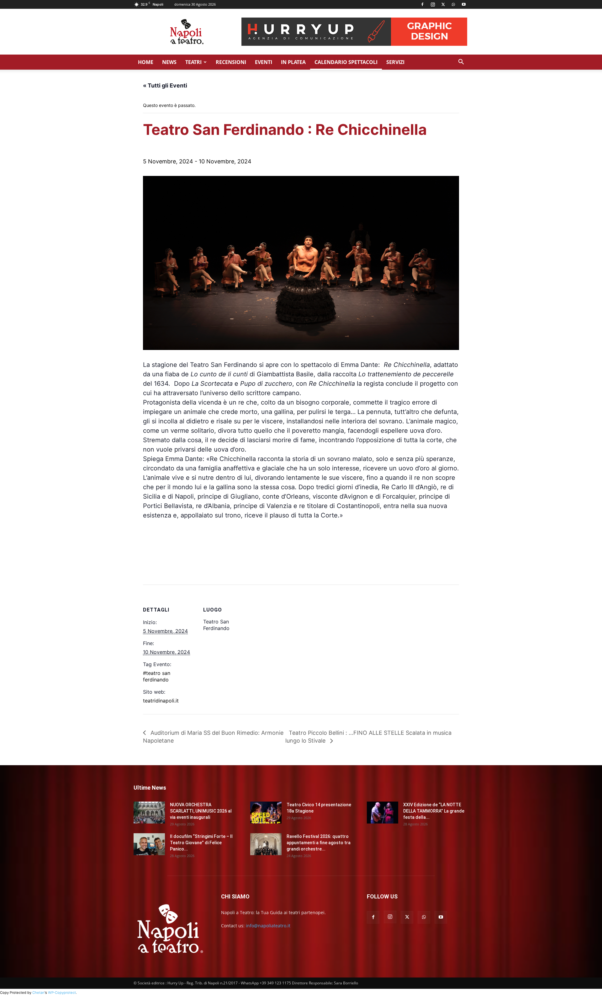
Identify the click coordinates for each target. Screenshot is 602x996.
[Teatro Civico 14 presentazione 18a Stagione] (266, 813)
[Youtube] (463, 4)
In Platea (293, 62)
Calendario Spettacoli (346, 62)
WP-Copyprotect (62, 992)
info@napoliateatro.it (268, 926)
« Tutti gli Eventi (165, 85)
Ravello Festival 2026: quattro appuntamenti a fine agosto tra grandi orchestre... (319, 842)
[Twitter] (443, 4)
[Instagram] (432, 4)
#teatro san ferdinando (156, 676)
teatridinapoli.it (161, 700)
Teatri (193, 62)
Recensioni (231, 62)
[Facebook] (422, 4)
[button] (460, 63)
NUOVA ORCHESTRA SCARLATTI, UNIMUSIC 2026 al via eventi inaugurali (201, 811)
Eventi (263, 62)
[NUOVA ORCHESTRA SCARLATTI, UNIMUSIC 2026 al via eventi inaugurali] (149, 813)
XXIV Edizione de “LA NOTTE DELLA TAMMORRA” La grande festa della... (433, 811)
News (169, 62)
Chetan (38, 992)
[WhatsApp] (453, 4)
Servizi (395, 62)
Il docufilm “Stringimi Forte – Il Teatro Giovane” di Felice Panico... (201, 842)
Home (145, 62)
